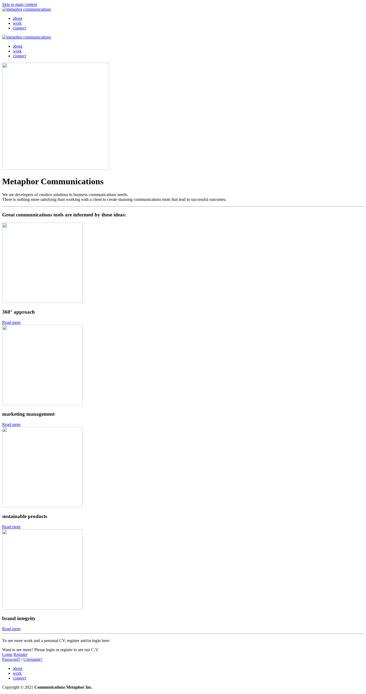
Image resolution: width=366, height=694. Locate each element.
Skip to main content (19, 4)
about (17, 18)
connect (19, 28)
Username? (32, 659)
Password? (11, 659)
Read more (11, 322)
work (17, 23)
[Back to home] (26, 9)
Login (7, 654)
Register (20, 654)
